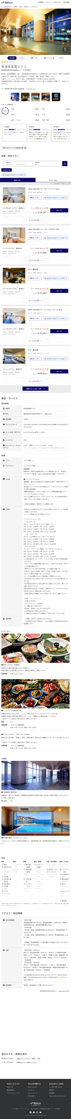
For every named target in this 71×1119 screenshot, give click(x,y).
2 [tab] (35, 707)
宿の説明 (12, 58)
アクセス (61, 58)
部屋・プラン (34, 58)
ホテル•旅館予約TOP (6, 6)
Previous (2, 30)
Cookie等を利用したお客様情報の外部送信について (42, 1108)
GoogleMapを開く (64, 991)
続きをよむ (32, 89)
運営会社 (51, 1090)
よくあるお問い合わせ (55, 1087)
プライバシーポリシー (24, 1108)
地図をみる (48, 414)
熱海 (21, 6)
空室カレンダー (35, 198)
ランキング (31, 1090)
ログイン (48, 2)
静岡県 (15, 6)
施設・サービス (48, 58)
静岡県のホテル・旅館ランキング (26, 1062)
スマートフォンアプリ (13, 1093)
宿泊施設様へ (11, 1090)
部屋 (18, 180)
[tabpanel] (35, 32)
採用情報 (51, 1093)
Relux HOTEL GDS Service (56, 1096)
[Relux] (7, 2)
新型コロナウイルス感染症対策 (13, 148)
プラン (53, 180)
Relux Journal (32, 1087)
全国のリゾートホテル (23, 1058)
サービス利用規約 (15, 1108)
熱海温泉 (26, 6)
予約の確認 (66, 2)
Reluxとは (57, 2)
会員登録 (40, 2)
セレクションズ (32, 1093)
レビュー (22, 58)
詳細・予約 (59, 210)
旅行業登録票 (57, 1108)
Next (68, 30)
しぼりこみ (6, 170)
